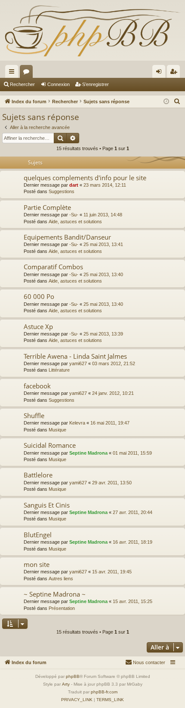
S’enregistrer (95, 84)
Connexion (58, 84)
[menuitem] (177, 101)
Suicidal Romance (50, 445)
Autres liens (61, 578)
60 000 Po (39, 296)
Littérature (59, 369)
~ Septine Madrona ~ (55, 594)
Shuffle (34, 415)
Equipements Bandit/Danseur (67, 237)
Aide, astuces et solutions (75, 221)
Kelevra (77, 422)
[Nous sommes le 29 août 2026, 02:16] (166, 102)
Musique (57, 429)
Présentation (62, 608)
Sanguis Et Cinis (47, 505)
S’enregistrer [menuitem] (175, 73)
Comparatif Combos (53, 266)
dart (73, 185)
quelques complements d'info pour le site (85, 177)
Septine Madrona (88, 453)
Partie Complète (47, 207)
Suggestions (61, 191)
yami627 (78, 363)
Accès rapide (13, 73)
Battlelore (38, 475)
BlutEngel (38, 534)
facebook (37, 386)
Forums (28, 73)
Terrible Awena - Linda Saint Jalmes (75, 356)
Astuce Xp (38, 326)
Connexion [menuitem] (160, 73)
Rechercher (22, 84)
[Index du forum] (92, 30)
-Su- (73, 214)
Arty (66, 684)
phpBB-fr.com (104, 692)
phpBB (73, 676)
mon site (36, 564)
